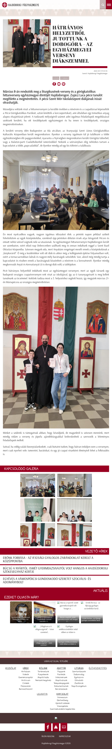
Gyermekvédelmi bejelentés (62, 709)
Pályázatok (26, 686)
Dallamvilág (79, 674)
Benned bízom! (26, 689)
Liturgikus (64, 78)
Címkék (25, 683)
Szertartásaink (79, 671)
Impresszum (65, 736)
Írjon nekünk (48, 736)
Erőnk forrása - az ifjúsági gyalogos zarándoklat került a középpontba (48, 559)
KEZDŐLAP (10, 668)
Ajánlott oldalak (63, 703)
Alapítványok (61, 680)
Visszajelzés (62, 706)
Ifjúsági (56, 78)
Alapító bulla (43, 677)
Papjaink (61, 671)
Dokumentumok (61, 686)
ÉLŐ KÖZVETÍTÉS (98, 668)
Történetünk (43, 671)
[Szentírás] (64, 727)
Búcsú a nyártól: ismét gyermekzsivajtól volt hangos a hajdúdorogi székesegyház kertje (55, 570)
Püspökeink (43, 674)
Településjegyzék (61, 683)
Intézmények (61, 677)
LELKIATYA (42, 694)
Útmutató (79, 680)
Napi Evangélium (79, 686)
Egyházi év (79, 677)
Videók (26, 674)
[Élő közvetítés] (56, 727)
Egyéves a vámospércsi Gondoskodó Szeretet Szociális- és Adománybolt (47, 580)
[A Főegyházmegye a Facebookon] (48, 727)
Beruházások (61, 689)
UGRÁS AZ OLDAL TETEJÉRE (56, 661)
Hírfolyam (25, 671)
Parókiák (61, 674)
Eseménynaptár (26, 677)
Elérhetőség (62, 700)
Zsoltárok (79, 683)
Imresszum (62, 697)
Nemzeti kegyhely (43, 680)
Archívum (25, 680)
